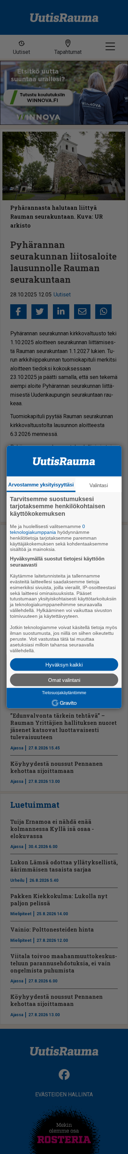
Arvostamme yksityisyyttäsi (41, 484)
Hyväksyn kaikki (64, 665)
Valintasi (98, 485)
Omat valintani (64, 680)
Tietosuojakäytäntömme (64, 692)
